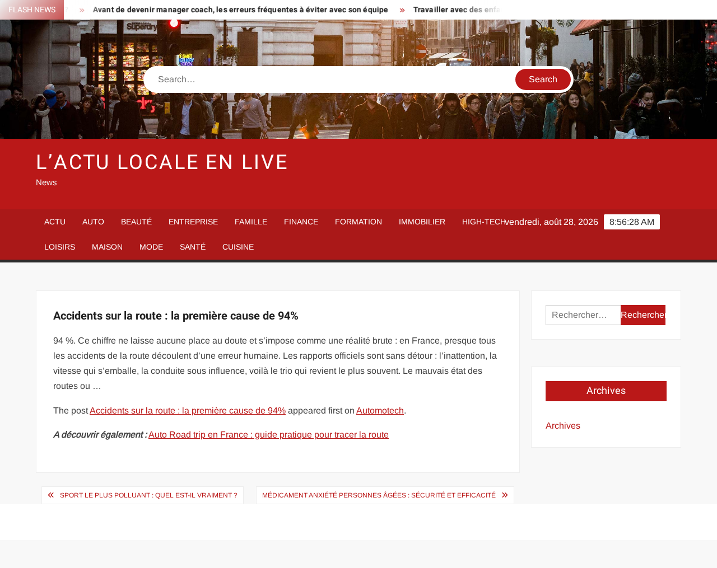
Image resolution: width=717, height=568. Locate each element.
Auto (93, 221)
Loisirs (59, 246)
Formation (358, 221)
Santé (193, 246)
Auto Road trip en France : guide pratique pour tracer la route (268, 434)
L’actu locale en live (162, 162)
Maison (107, 246)
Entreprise (193, 221)
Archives (563, 425)
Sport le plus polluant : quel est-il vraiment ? (149, 495)
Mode (151, 246)
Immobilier (422, 221)
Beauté (136, 221)
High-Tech (484, 221)
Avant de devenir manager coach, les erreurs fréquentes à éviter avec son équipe (227, 10)
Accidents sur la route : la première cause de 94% (188, 410)
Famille (251, 221)
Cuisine (238, 246)
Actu (55, 221)
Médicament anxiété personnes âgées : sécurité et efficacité (379, 495)
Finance (301, 221)
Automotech (380, 410)
